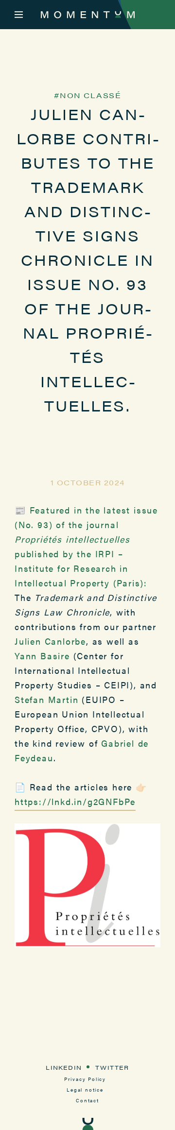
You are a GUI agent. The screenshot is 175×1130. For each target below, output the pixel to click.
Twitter (112, 1067)
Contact (87, 1100)
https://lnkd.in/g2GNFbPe (75, 801)
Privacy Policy (85, 1079)
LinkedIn (64, 1067)
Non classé (90, 95)
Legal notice (85, 1089)
